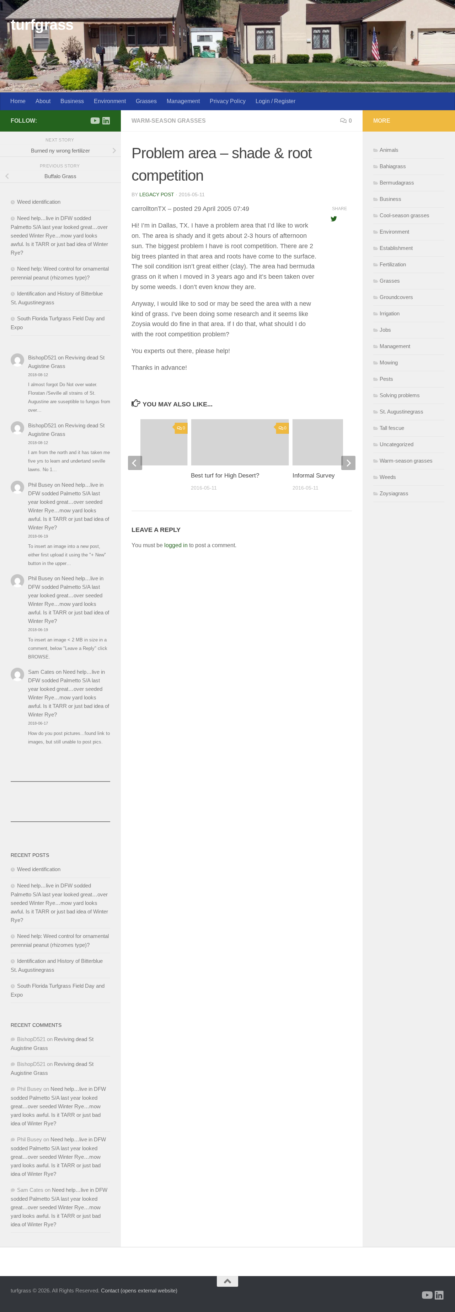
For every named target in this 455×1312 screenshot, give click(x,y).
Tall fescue (392, 428)
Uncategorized (396, 444)
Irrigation (390, 313)
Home (18, 101)
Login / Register (275, 101)
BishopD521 (42, 357)
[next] (348, 463)
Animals (389, 150)
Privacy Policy (228, 101)
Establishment (396, 248)
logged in (176, 545)
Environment (110, 101)
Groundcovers (396, 297)
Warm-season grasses (169, 121)
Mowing (389, 362)
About (43, 101)
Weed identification (38, 202)
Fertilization (393, 264)
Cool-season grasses (404, 215)
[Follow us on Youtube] (94, 120)
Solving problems (400, 395)
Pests (386, 379)
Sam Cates (41, 672)
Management (183, 101)
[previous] (135, 463)
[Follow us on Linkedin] (106, 120)
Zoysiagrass (394, 493)
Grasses (146, 101)
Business (72, 101)
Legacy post (156, 194)
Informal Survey (314, 475)
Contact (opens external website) (139, 1290)
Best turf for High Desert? (225, 475)
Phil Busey (40, 485)
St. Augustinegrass (401, 412)
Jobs (385, 330)
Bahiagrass (393, 166)
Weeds (388, 477)
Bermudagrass (397, 183)
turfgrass (42, 24)
